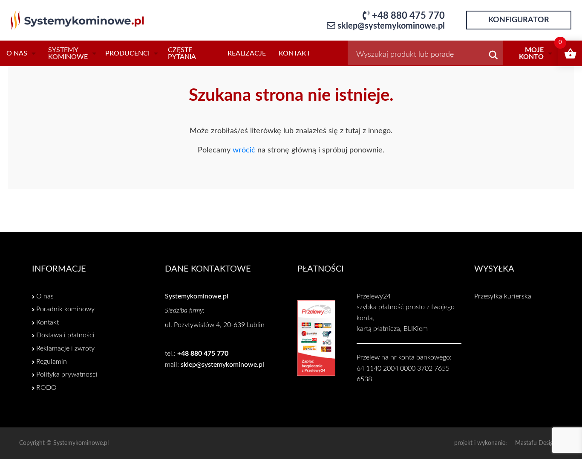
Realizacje (247, 53)
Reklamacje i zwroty (65, 348)
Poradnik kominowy (65, 309)
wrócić (244, 150)
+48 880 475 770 (408, 15)
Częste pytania (182, 53)
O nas (16, 53)
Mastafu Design (535, 443)
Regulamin (51, 361)
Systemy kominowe (68, 53)
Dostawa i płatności (65, 335)
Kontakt (294, 53)
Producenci (127, 53)
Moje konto (531, 53)
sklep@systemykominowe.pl (391, 26)
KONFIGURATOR (518, 20)
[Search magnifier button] (493, 57)
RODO (46, 387)
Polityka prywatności (67, 374)
